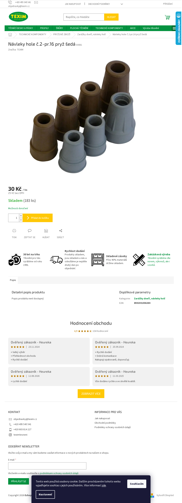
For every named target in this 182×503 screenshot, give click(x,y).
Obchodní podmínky (99, 4)
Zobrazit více (91, 393)
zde (104, 485)
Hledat (111, 16)
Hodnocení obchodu (91, 323)
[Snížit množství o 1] (21, 220)
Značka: (15, 49)
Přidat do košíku (40, 217)
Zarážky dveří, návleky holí (149, 298)
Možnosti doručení (18, 208)
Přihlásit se (18, 481)
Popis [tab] (13, 280)
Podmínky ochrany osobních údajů (113, 427)
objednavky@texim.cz (25, 419)
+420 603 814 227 (22, 429)
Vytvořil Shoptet (165, 495)
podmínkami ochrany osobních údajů (59, 473)
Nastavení (45, 494)
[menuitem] (20, 28)
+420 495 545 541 (22, 424)
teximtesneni (20, 435)
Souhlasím (137, 484)
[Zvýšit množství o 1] (21, 216)
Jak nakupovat (73, 4)
